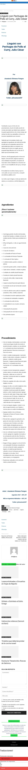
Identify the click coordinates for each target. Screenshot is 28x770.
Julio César (16, 509)
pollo (9, 511)
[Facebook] (13, 739)
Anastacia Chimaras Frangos (13, 507)
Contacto (14, 742)
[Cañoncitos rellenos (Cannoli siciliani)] (14, 612)
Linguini (22, 509)
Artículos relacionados (9, 564)
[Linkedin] (14, 739)
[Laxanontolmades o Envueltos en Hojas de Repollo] (14, 572)
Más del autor (20, 564)
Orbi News (7, 506)
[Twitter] (15, 739)
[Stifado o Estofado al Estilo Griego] (14, 592)
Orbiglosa (4, 21)
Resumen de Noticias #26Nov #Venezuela (7, 536)
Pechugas (4, 511)
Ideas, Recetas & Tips (8, 10)
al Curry (10, 509)
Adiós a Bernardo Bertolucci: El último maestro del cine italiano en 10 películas (20, 538)
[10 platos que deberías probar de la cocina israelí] (14, 632)
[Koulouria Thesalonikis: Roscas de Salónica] (14, 652)
